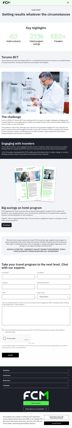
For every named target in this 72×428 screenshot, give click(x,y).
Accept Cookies (56, 423)
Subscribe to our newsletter (34, 409)
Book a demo (36, 403)
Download (6, 225)
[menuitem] (36, 370)
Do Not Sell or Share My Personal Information (56, 417)
